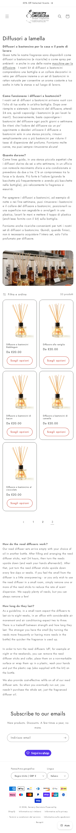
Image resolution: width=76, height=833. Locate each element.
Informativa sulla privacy (56, 811)
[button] (7, 16)
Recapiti (40, 822)
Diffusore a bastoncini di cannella (55, 417)
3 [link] (52, 522)
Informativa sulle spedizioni (57, 817)
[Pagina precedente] (24, 522)
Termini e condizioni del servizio (24, 817)
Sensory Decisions (36, 807)
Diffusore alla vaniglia (54, 344)
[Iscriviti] (65, 738)
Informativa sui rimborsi (30, 811)
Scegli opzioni (19, 360)
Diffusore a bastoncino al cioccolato (19, 488)
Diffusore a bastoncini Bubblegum (17, 346)
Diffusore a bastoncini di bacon (18, 417)
